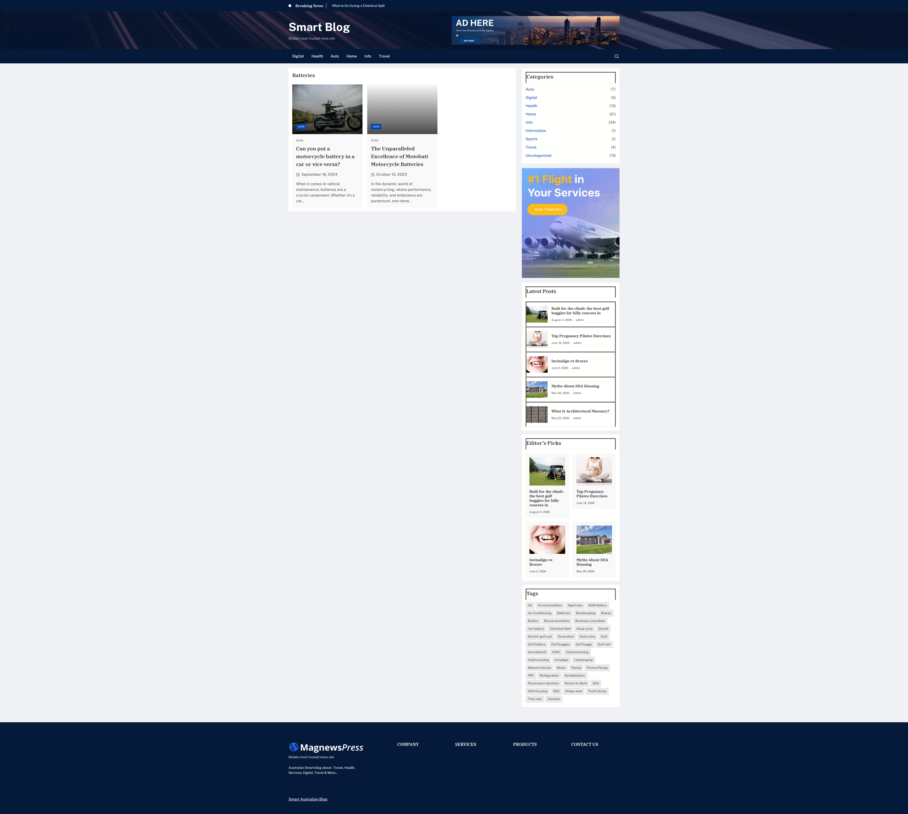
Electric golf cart (540, 636)
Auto (301, 126)
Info (529, 122)
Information (536, 130)
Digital (531, 97)
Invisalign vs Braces (569, 361)
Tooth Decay (597, 691)
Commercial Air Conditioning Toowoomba (363, 6)
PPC (531, 675)
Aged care (575, 605)
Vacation (554, 699)
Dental (603, 628)
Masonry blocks (539, 668)
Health (531, 106)
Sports (531, 139)
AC (530, 605)
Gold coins (587, 636)
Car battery (536, 628)
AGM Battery (597, 605)
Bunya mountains (557, 621)
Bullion (533, 621)
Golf (604, 636)
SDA (596, 683)
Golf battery (537, 644)
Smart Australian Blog (307, 799)
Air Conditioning (539, 613)
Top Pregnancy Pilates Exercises (581, 336)
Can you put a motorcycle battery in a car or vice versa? (325, 156)
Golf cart (604, 644)
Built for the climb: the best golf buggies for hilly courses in (580, 310)
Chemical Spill (560, 628)
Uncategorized (538, 155)
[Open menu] (617, 56)
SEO (556, 691)
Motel (561, 668)
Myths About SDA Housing (575, 386)
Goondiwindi (537, 652)
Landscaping (583, 660)
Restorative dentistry (543, 683)
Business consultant (590, 621)
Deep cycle (584, 628)
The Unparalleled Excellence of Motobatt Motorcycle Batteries (399, 156)
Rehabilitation (575, 675)
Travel (531, 147)
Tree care (535, 699)
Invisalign (561, 660)
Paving (576, 668)
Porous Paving (597, 668)
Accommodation (550, 605)
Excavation (566, 636)
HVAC (556, 652)
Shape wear (573, 691)
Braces (606, 613)
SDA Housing (537, 691)
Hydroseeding (538, 660)
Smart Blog (319, 27)
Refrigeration (549, 675)
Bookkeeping (585, 613)
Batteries (563, 613)
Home (531, 114)
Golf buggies (560, 644)
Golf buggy (584, 644)
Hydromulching (577, 652)
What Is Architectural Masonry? (580, 411)
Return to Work (576, 683)
